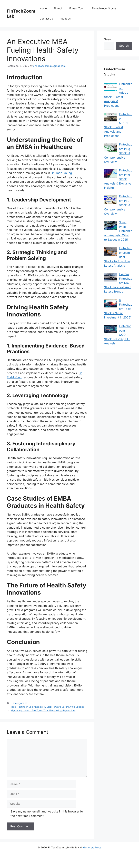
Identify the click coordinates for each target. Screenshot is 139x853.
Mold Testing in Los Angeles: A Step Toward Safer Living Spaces (47, 706)
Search (109, 39)
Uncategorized (19, 703)
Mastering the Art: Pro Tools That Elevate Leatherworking (43, 710)
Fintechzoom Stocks (104, 8)
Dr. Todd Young (61, 173)
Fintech (58, 8)
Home (43, 8)
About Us (65, 18)
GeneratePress (92, 847)
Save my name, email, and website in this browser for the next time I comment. (47, 814)
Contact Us (46, 18)
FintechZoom (77, 8)
